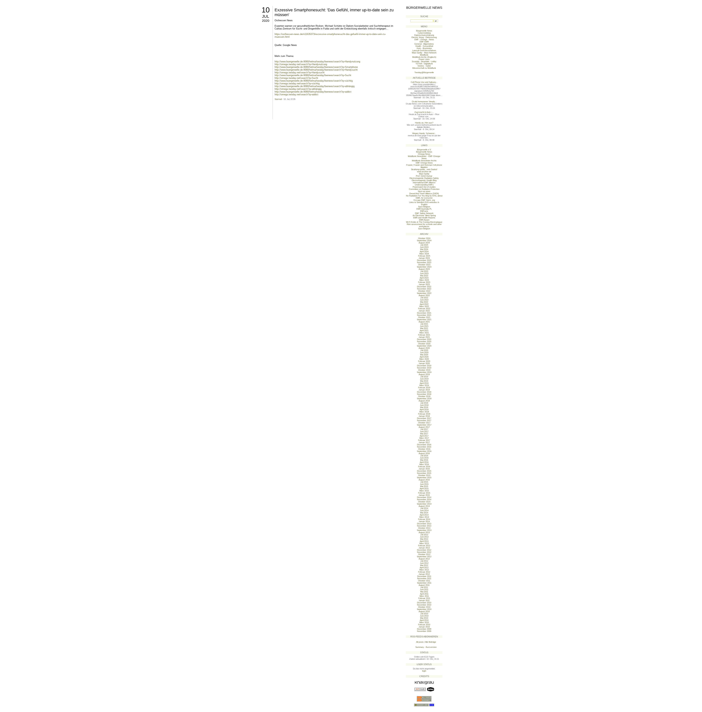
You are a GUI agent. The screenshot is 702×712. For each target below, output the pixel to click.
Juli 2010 (424, 614)
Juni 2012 (424, 563)
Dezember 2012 (424, 550)
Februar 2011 (424, 598)
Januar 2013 (424, 548)
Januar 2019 (424, 390)
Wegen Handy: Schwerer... (424, 133)
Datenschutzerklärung (424, 35)
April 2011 (424, 594)
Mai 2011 (424, 592)
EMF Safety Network (424, 213)
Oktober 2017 (424, 423)
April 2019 (424, 383)
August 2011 (424, 585)
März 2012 (424, 570)
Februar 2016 (424, 466)
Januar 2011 (424, 600)
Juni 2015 (424, 484)
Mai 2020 (424, 355)
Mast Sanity (424, 174)
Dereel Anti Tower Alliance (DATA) (424, 193)
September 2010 (424, 609)
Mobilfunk (424, 55)
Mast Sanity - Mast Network (424, 53)
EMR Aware (424, 220)
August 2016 (424, 453)
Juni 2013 (424, 537)
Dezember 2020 (424, 339)
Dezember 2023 (424, 260)
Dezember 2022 (424, 286)
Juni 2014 (424, 510)
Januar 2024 (424, 258)
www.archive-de (424, 171)
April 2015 (424, 488)
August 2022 (424, 295)
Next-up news (424, 191)
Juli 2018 (424, 403)
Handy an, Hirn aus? (424, 123)
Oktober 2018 (424, 396)
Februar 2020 (424, 361)
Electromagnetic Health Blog (424, 180)
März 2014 (424, 517)
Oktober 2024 (424, 238)
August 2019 (424, 374)
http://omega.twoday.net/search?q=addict (296, 94)
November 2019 (424, 368)
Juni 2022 (424, 300)
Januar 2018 (424, 416)
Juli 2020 (424, 350)
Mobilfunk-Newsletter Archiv (424, 160)
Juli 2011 (424, 587)
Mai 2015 (424, 486)
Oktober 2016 (424, 449)
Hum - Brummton (424, 48)
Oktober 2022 (424, 291)
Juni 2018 (424, 405)
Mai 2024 (424, 249)
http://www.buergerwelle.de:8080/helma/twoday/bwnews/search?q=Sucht (313, 75)
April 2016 (424, 462)
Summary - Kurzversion (426, 647)
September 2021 (424, 319)
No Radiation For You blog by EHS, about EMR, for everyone (424, 197)
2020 (265, 20)
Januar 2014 (424, 521)
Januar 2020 (424, 363)
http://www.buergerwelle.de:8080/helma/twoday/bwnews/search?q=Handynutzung (317, 61)
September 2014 (424, 504)
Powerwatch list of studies (424, 187)
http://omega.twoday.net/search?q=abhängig (298, 89)
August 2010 (424, 611)
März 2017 (424, 438)
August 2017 (424, 427)
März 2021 (424, 333)
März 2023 (424, 280)
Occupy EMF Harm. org (424, 200)
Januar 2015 (424, 495)
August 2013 (424, 532)
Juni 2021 (424, 326)
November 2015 (424, 473)
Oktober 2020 (424, 344)
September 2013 (424, 530)
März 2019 (424, 385)
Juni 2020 (424, 352)
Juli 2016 (424, 455)
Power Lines (424, 59)
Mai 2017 (424, 434)
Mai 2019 (424, 381)
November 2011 (424, 578)
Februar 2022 (424, 308)
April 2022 (424, 304)
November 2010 (424, 605)
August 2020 (424, 348)
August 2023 (424, 269)
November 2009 (424, 631)
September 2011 (424, 583)
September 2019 (424, 372)
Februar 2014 (424, 519)
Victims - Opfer (424, 66)
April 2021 (424, 330)
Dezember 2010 (424, 603)
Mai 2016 (424, 460)
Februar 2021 (424, 335)
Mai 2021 (424, 328)
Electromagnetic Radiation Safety (424, 178)
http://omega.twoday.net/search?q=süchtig (297, 83)
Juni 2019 (424, 379)
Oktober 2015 (424, 475)
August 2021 (424, 322)
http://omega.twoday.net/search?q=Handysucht (299, 72)
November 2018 (424, 394)
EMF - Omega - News (424, 39)
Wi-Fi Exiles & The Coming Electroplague (424, 222)
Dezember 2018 (424, 392)
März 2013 (424, 543)
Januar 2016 (424, 469)
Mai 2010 (424, 618)
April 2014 (424, 515)
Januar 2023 (424, 284)
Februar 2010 (424, 624)
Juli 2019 (424, 376)
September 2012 (424, 556)
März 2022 (424, 306)
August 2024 (424, 243)
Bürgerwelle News (424, 8)
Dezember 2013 (424, 524)
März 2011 (424, 596)
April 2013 (424, 541)
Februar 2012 (424, 572)
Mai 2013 (424, 539)
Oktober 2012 (424, 554)
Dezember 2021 (424, 313)
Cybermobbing (424, 33)
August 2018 (424, 401)
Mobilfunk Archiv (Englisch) (424, 57)
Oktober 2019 (424, 370)
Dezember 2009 (424, 629)
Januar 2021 (424, 337)
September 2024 (424, 240)
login (424, 671)
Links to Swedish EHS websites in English (424, 203)
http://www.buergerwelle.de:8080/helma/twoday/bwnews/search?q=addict (313, 91)
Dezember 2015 (424, 471)
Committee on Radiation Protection (424, 189)
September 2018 (424, 398)
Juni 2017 (424, 431)
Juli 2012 (424, 561)
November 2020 (424, 341)
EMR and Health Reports (424, 218)
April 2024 (424, 251)
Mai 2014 (424, 513)
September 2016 (424, 451)
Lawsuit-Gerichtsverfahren (424, 50)
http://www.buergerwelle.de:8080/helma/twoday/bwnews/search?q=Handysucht (316, 69)
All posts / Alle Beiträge (426, 642)
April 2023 (424, 278)
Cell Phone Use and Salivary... (424, 82)
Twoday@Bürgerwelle (424, 72)
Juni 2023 (424, 273)
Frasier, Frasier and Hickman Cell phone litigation (424, 166)
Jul (265, 16)
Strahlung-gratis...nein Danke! (424, 169)
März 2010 (424, 622)
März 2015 (424, 491)
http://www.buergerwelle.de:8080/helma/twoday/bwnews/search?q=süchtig (314, 80)
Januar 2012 (424, 574)
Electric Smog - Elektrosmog (424, 37)
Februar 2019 (424, 387)
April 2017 (424, 436)
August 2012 (424, 559)
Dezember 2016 (424, 445)
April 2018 (424, 409)
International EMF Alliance (424, 182)
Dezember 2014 (424, 497)
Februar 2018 (424, 414)
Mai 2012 (424, 565)
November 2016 (424, 447)
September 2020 (424, 346)
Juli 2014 (424, 508)
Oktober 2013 (424, 528)
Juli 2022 (424, 297)
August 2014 (424, 506)
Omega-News (424, 154)
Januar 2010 (424, 627)
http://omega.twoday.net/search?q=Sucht (296, 78)
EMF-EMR (424, 42)
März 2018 (424, 412)
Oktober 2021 (424, 317)
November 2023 (424, 262)
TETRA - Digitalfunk (424, 64)
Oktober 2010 (424, 607)
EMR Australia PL (424, 209)
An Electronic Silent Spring (424, 215)
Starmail (278, 99)
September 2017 (424, 425)
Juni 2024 (424, 247)
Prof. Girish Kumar (424, 176)
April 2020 (424, 357)
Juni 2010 (424, 616)
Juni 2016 (424, 458)
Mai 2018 (424, 407)
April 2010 (424, 620)
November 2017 (424, 420)
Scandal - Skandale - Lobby (424, 61)
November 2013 (424, 526)
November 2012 (424, 552)
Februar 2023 (424, 282)
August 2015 (424, 480)
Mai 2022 (424, 302)
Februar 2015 (424, 493)
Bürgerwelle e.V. (424, 150)
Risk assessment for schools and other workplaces (424, 225)
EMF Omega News (424, 163)
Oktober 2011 (424, 581)
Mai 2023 (424, 276)
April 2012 (424, 567)
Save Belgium (424, 207)
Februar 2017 (424, 440)
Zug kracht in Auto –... (424, 112)
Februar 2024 (424, 256)
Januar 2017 (424, 442)
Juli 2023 (424, 271)
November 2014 (424, 499)
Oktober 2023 (424, 265)
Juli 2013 (424, 534)
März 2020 (424, 359)
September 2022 (424, 293)
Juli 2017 (424, 429)
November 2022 (424, 289)
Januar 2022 (424, 311)
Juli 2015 (424, 482)
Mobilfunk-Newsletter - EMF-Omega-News (424, 157)
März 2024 (424, 254)
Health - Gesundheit (424, 46)
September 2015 (424, 477)
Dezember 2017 (424, 418)
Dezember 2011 (424, 576)
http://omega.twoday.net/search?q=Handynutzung (301, 64)
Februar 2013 (424, 545)
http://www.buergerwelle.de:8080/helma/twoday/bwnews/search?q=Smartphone (316, 67)
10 (266, 10)
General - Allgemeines (424, 44)
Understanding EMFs (424, 185)
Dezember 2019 (424, 366)
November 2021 (424, 315)
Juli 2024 (424, 245)
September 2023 (424, 267)
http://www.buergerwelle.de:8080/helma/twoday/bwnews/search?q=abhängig (314, 86)
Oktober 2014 (424, 502)
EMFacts (424, 211)
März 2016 (424, 464)
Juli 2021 (424, 324)
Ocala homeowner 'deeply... (424, 101)
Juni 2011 (424, 589)
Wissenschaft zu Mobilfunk (424, 68)
